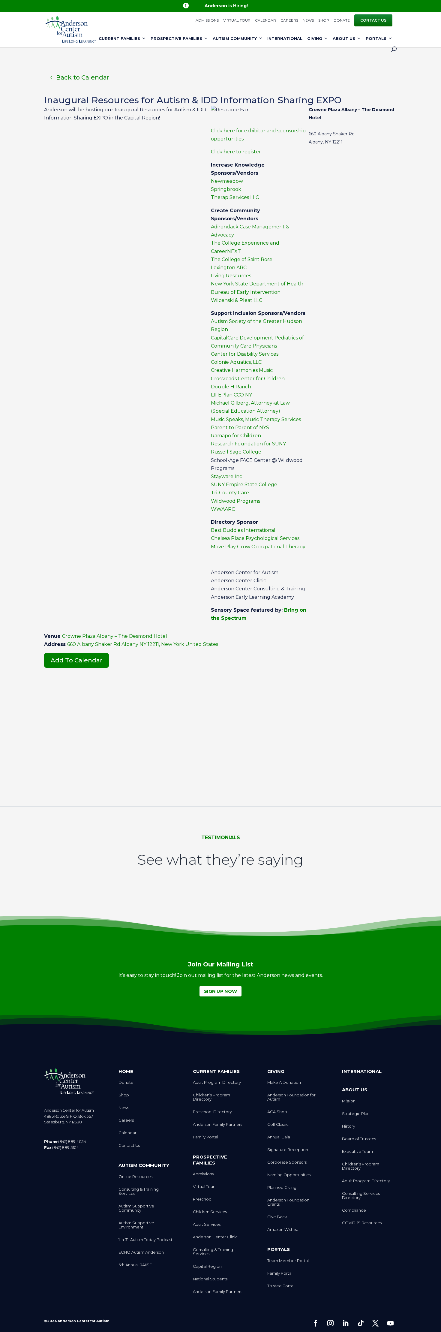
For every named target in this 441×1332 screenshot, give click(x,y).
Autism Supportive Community (136, 1208)
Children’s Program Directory (211, 1097)
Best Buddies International (243, 530)
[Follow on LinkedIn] (345, 1323)
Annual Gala (278, 1137)
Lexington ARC (229, 267)
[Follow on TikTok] (360, 1323)
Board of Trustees (359, 1139)
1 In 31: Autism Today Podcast (145, 1239)
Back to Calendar (82, 77)
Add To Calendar (76, 660)
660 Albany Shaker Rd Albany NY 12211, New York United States (142, 644)
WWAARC (223, 509)
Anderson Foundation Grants (288, 1202)
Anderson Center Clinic (215, 1237)
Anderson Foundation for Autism (291, 1097)
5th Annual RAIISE (135, 1265)
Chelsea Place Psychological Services (255, 538)
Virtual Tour (236, 21)
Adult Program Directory (217, 1082)
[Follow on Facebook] (315, 1323)
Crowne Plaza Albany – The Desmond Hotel (114, 636)
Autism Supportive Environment (136, 1225)
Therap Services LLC (235, 197)
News (308, 21)
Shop (323, 21)
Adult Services (206, 1224)
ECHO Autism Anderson (141, 1252)
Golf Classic (278, 1124)
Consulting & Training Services (138, 1191)
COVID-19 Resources (362, 1223)
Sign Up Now (220, 991)
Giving (314, 38)
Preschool (202, 1199)
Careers (289, 21)
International (284, 38)
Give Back (277, 1217)
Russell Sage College (236, 452)
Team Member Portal (288, 1260)
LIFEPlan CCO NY (231, 395)
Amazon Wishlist (282, 1229)
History (348, 1126)
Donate (342, 21)
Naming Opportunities (288, 1175)
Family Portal (205, 1137)
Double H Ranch (231, 387)
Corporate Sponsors (287, 1162)
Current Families (119, 38)
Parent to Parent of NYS (240, 427)
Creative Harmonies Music (242, 370)
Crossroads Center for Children (248, 378)
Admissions (207, 21)
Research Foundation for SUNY (248, 444)
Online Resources (135, 1176)
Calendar (265, 21)
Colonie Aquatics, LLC (236, 362)
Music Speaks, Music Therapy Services (256, 419)
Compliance (354, 1210)
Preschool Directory (212, 1112)
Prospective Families (176, 38)
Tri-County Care (230, 493)
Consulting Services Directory (361, 1195)
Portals (376, 38)
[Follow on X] (375, 1323)
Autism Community (235, 38)
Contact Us (373, 20)
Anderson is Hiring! (226, 5)
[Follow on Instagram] (330, 1323)
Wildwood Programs (235, 501)
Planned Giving (281, 1187)
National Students (210, 1279)
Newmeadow (227, 181)
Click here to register (236, 152)
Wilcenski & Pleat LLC (236, 300)
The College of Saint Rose (241, 259)
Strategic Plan (356, 1113)
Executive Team (357, 1151)
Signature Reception (287, 1149)
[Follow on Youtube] (390, 1323)
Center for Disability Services (244, 354)
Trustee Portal (280, 1286)
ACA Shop (277, 1112)
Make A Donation (284, 1082)
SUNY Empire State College (244, 484)
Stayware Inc (226, 476)
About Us (344, 38)
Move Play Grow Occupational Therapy (258, 547)
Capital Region (207, 1266)
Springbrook (226, 189)
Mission (349, 1101)
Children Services (210, 1212)
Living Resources (231, 276)
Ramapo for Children (236, 435)
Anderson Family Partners (217, 1124)
